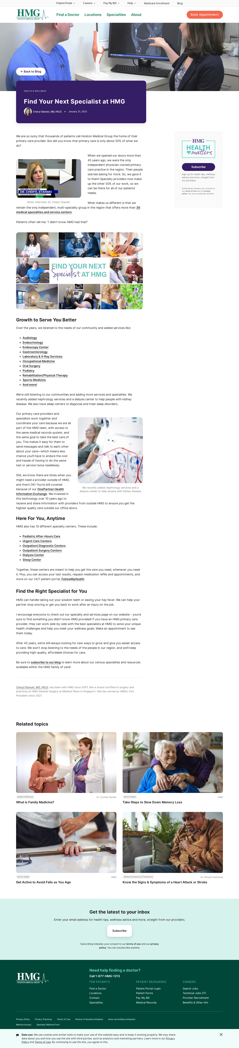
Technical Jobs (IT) (194, 993)
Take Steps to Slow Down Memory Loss (152, 802)
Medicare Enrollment (156, 3)
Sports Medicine (34, 380)
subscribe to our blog (46, 662)
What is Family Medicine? (35, 802)
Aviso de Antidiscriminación (121, 1019)
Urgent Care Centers (37, 541)
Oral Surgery (31, 366)
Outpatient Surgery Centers (42, 550)
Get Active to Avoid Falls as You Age (43, 882)
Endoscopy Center (36, 347)
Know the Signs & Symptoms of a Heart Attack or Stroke (165, 882)
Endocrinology (33, 342)
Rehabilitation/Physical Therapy (45, 375)
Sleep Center (32, 559)
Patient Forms (144, 993)
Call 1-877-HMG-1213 (104, 976)
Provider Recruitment (196, 997)
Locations (95, 993)
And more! (30, 384)
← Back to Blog (30, 71)
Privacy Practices (43, 1019)
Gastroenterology (35, 352)
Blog (180, 3)
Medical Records (146, 1002)
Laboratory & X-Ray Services (42, 356)
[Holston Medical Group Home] (32, 14)
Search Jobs (190, 988)
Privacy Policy (23, 1019)
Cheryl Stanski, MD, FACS (32, 687)
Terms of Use (63, 1019)
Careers (87, 3)
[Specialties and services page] (79, 270)
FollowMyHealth (72, 579)
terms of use (190, 191)
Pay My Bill (109, 3)
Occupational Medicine (39, 361)
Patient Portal (64, 3)
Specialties (96, 1002)
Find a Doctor (97, 988)
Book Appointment (205, 14)
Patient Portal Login (148, 988)
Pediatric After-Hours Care (41, 536)
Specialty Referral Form (48, 1024)
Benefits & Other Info (195, 1002)
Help (130, 3)
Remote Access (23, 1024)
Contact (94, 997)
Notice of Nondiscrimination (89, 1019)
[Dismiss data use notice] (221, 1034)
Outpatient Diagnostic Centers (44, 545)
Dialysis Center (33, 555)
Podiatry (28, 370)
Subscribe (198, 167)
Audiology (30, 337)
